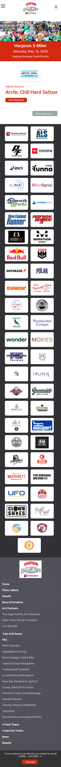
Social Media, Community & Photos (22, 717)
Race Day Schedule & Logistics (20, 681)
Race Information (12, 602)
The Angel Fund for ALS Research (21, 614)
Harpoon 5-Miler (30, 45)
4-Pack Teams (10, 724)
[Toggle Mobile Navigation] (3, 6)
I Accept (30, 761)
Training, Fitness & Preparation (19, 705)
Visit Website (16, 100)
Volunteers (8, 711)
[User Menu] (56, 6)
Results (6, 596)
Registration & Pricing (14, 651)
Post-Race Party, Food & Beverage (21, 693)
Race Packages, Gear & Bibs (18, 657)
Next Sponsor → (44, 113)
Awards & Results (12, 699)
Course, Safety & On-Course (17, 687)
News (5, 736)
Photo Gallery (10, 590)
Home (5, 584)
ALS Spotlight (10, 626)
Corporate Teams (12, 730)
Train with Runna (12, 633)
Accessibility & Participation (18, 675)
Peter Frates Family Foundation (19, 620)
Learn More (33, 756)
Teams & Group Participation (18, 663)
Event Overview (11, 645)
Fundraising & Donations (15, 669)
